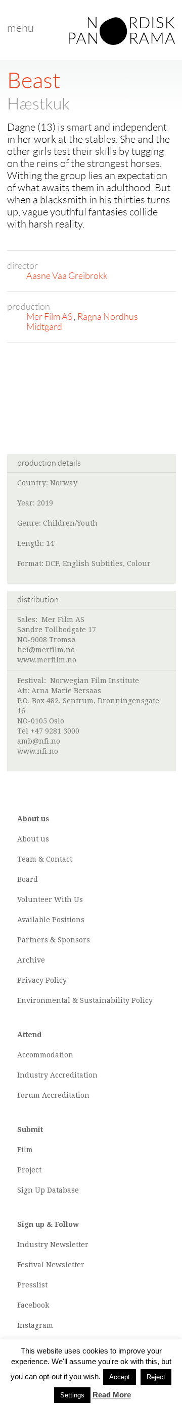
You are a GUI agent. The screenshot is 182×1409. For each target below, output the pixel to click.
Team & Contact (44, 859)
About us (33, 839)
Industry (32, 1075)
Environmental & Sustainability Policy (85, 1000)
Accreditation (74, 1075)
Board (27, 879)
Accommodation (45, 1055)
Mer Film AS (50, 317)
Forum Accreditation (53, 1095)
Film (25, 1150)
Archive (31, 960)
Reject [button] (156, 1377)
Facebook (33, 1305)
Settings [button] (72, 1395)
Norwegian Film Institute (94, 681)
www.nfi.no (37, 751)
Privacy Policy (42, 980)
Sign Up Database (48, 1190)
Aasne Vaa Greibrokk (67, 276)
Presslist (32, 1285)
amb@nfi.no (38, 741)
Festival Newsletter (50, 1265)
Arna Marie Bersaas (66, 691)
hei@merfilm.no (46, 650)
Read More (112, 1394)
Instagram (35, 1325)
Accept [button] (119, 1377)
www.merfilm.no (46, 660)
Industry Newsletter (52, 1245)
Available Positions (50, 920)
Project (29, 1170)
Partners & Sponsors (53, 940)
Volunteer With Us (50, 899)
